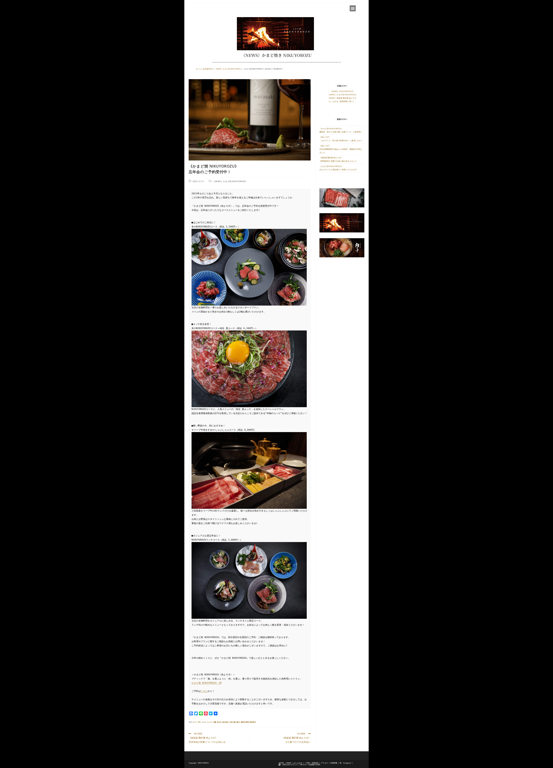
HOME (281, 763)
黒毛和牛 (253, 722)
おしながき (298, 763)
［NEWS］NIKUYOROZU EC (342, 91)
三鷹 (214, 722)
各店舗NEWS (208, 69)
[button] (353, 8)
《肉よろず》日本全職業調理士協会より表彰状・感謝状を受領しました (340, 149)
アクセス (324, 763)
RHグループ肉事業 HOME (310, 764)
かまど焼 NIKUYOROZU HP (207, 682)
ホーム (198, 69)
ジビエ (203, 722)
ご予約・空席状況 (312, 763)
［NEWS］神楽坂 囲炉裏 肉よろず (342, 98)
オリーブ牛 (197, 722)
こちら (204, 691)
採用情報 (333, 763)
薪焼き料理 (245, 722)
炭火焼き (225, 722)
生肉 (231, 722)
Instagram (346, 763)
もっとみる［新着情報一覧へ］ (342, 101)
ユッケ (209, 722)
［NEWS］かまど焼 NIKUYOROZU (228, 69)
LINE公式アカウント (289, 764)
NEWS (288, 763)
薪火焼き (237, 722)
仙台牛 (219, 722)
